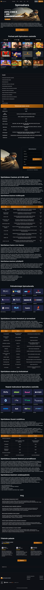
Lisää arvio (38, 542)
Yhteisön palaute (5, 103)
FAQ (3, 101)
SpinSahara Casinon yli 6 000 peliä (8, 84)
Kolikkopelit (37, 39)
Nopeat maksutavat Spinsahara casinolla (9, 92)
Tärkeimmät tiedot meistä (6, 79)
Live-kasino (16, 39)
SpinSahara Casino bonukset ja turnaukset (9, 88)
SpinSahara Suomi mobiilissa (7, 94)
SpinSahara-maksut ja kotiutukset (8, 90)
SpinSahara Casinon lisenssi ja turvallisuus (9, 96)
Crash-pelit (26, 39)
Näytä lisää (22, 560)
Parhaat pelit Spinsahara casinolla (8, 77)
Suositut (5, 39)
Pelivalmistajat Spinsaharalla (7, 86)
